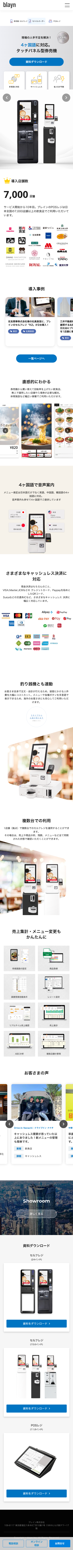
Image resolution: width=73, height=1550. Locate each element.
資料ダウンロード (36, 62)
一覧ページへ (36, 358)
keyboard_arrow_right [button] (66, 97)
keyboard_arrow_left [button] (7, 97)
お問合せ (60, 1543)
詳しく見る (36, 1214)
